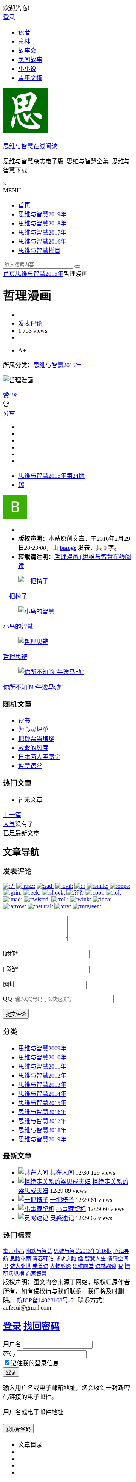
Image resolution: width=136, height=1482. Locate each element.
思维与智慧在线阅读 (30, 146)
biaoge (68, 548)
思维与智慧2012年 (42, 1075)
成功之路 (65, 1258)
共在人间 (62, 1172)
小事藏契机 (71, 1209)
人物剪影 (60, 1266)
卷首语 (40, 1266)
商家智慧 (36, 1274)
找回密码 (41, 1326)
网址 (9, 984)
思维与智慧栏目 (39, 250)
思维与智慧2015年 (39, 274)
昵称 (10, 953)
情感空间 (117, 1258)
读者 (24, 32)
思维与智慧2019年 (42, 214)
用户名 (12, 1344)
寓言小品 (13, 1251)
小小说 (27, 69)
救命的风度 (33, 748)
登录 (9, 17)
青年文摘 (30, 78)
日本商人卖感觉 (39, 757)
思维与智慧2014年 (42, 1094)
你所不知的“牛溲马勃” (33, 687)
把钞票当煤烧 (36, 739)
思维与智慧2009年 (42, 1048)
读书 (24, 720)
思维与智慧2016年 (42, 241)
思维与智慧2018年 (42, 223)
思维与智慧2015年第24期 (51, 476)
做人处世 (20, 1266)
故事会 (27, 50)
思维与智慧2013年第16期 (83, 1251)
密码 (9, 1354)
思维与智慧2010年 (42, 1057)
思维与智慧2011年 (42, 1066)
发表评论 (30, 323)
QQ (7, 998)
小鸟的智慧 (18, 626)
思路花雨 (20, 1258)
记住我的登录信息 (35, 1363)
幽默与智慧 (39, 1251)
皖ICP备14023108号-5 (45, 1300)
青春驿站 (43, 1258)
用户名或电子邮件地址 (33, 1412)
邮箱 (10, 969)
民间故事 (30, 59)
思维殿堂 (83, 1266)
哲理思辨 (15, 657)
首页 (24, 205)
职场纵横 (13, 1274)
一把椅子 (15, 596)
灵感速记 (62, 1218)
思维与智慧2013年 (42, 1084)
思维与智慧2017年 (42, 232)
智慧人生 (95, 1258)
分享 (9, 413)
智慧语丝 (30, 766)
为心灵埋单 (33, 729)
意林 (24, 41)
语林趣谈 (105, 1266)
